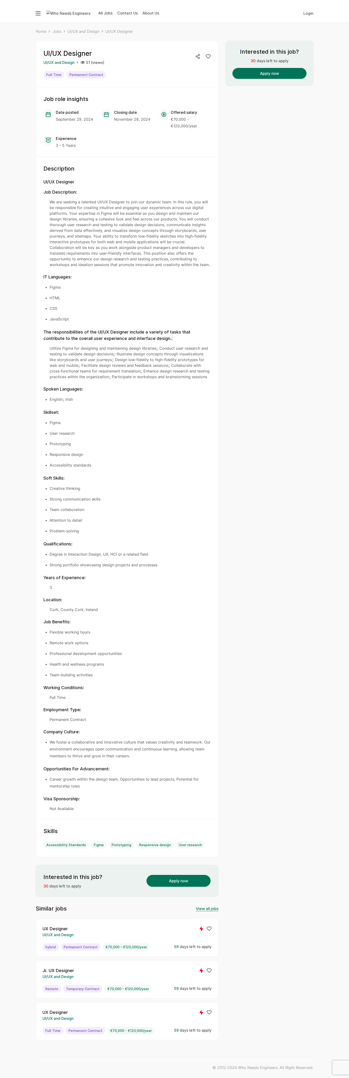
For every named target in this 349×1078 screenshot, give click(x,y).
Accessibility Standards (66, 845)
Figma (99, 845)
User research (190, 845)
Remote (51, 989)
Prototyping (121, 845)
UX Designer (55, 928)
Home (41, 31)
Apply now (178, 880)
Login (308, 13)
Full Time (53, 75)
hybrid (50, 947)
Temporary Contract (82, 989)
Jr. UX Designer (58, 970)
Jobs (56, 31)
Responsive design (155, 845)
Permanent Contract (86, 75)
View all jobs (207, 908)
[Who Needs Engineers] (68, 13)
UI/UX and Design (83, 31)
